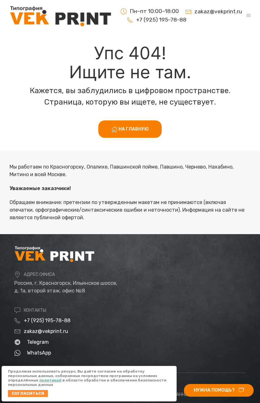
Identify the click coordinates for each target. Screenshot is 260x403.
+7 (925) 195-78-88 (47, 320)
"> (153, 19)
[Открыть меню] (248, 15)
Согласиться (28, 393)
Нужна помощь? (215, 390)
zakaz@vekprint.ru (46, 331)
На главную (133, 129)
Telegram (38, 342)
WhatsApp (39, 353)
